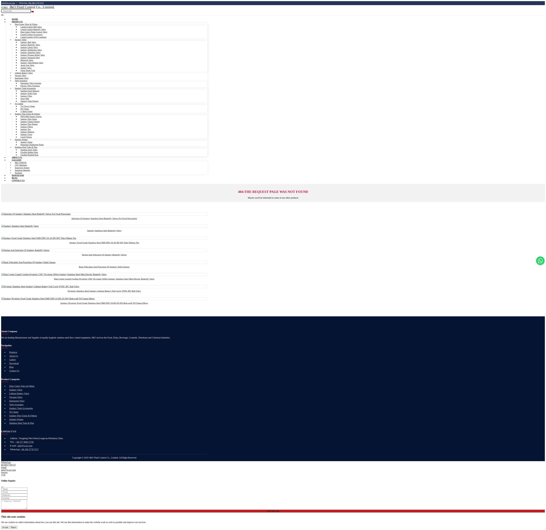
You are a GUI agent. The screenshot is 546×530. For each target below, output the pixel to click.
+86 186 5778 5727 (36, 3)
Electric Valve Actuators (30, 86)
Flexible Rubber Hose (29, 152)
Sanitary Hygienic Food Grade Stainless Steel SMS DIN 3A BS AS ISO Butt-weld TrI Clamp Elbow (104, 303)
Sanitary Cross (26, 134)
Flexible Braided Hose (29, 155)
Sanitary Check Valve (29, 47)
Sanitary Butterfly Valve (30, 45)
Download (14, 363)
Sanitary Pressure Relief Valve (32, 55)
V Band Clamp (26, 111)
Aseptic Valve (25, 68)
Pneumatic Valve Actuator (30, 83)
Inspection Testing (22, 168)
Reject (13, 527)
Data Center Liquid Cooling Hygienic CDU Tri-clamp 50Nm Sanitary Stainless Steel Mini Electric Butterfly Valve (104, 279)
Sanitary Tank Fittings (29, 101)
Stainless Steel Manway (29, 91)
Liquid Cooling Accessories (31, 35)
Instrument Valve (21, 78)
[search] (32, 11)
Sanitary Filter (26, 96)
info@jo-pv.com (8, 3)
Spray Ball (24, 99)
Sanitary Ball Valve (28, 42)
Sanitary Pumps (21, 140)
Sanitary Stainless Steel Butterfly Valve (104, 230)
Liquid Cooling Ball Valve (31, 27)
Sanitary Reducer (27, 132)
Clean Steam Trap (27, 70)
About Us (13, 356)
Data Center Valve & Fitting (21, 386)
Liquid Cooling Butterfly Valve (33, 29)
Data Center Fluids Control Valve (33, 32)
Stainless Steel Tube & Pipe (26, 147)
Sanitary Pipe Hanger (29, 124)
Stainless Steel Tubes (28, 150)
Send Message (273, 511)
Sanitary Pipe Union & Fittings (27, 114)
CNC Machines (21, 165)
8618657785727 (8, 465)
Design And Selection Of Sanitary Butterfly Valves (104, 255)
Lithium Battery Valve (24, 73)
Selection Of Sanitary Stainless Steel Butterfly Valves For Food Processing (104, 218)
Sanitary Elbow (26, 127)
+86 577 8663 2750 (25, 442)
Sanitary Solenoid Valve (30, 58)
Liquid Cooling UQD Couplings (33, 37)
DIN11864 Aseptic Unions (31, 117)
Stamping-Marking (22, 170)
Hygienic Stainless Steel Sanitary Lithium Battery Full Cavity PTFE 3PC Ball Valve (104, 291)
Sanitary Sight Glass (28, 93)
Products (17, 22)
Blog (11, 367)
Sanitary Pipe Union (28, 119)
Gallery (16, 160)
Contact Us (18, 181)
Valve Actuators (21, 81)
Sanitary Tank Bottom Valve (31, 63)
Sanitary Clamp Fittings (30, 122)
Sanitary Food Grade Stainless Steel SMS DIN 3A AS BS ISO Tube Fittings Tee (104, 243)
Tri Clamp (19, 104)
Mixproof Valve (26, 60)
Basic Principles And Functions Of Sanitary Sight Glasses (104, 267)
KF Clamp (24, 109)
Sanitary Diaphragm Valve (31, 50)
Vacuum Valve (20, 76)
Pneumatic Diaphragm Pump (32, 145)
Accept (5, 527)
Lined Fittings (26, 137)
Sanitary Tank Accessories (25, 88)
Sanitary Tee (25, 129)
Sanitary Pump (26, 142)
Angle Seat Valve (27, 65)
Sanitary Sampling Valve (30, 52)
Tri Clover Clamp (27, 106)
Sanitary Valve (20, 40)
